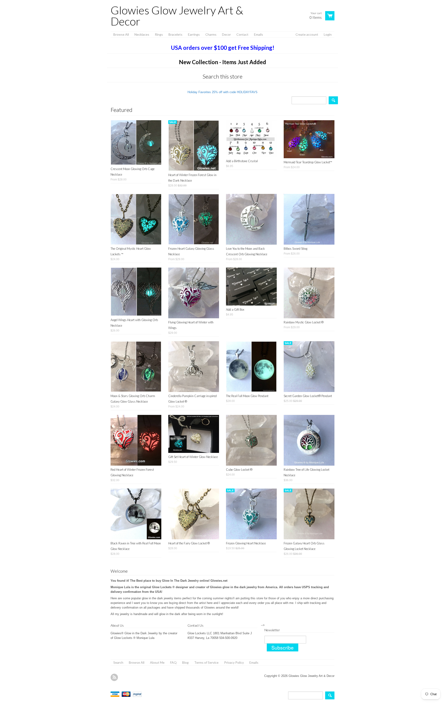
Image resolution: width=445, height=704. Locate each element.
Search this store (222, 76)
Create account (307, 34)
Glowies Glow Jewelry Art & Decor (177, 16)
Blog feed (114, 677)
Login (328, 34)
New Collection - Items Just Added (222, 62)
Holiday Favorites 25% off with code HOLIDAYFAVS (222, 92)
